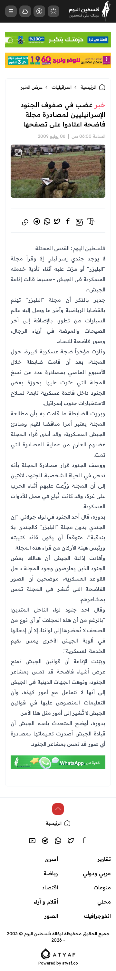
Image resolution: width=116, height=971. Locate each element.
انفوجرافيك (97, 916)
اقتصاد (50, 887)
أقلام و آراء (46, 901)
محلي (104, 901)
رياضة (51, 873)
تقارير (104, 859)
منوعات (102, 887)
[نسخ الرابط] (25, 222)
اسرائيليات (62, 87)
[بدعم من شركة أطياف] (58, 953)
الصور (51, 916)
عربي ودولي (97, 873)
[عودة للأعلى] (58, 809)
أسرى (51, 859)
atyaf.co (70, 963)
